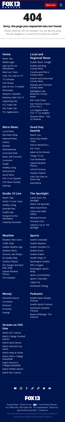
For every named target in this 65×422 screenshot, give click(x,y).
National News (9, 138)
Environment (8, 171)
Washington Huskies (40, 261)
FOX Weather (8, 277)
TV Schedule (8, 79)
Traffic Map (8, 243)
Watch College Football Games (13, 337)
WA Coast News (38, 100)
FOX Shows (8, 83)
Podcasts (36, 293)
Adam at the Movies (40, 152)
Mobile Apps (8, 62)
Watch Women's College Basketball (11, 364)
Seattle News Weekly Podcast (40, 299)
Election (6, 145)
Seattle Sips (8, 212)
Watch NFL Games (11, 332)
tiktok (32, 388)
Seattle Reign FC (38, 257)
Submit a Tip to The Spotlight (39, 226)
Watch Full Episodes (40, 204)
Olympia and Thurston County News (41, 86)
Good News (8, 174)
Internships (7, 90)
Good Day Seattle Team (38, 140)
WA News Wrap (10, 134)
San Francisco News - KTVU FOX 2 (40, 105)
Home (6, 54)
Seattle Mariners (38, 243)
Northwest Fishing (39, 285)
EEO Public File (9, 108)
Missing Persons (38, 217)
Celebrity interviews (11, 222)
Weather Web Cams (12, 239)
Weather (8, 235)
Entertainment (9, 149)
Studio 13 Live (11, 193)
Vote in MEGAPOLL (39, 144)
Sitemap (6, 185)
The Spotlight (39, 193)
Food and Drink (10, 153)
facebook (26, 388)
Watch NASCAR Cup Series (12, 347)
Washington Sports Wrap (39, 270)
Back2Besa (35, 182)
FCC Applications (10, 112)
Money (7, 293)
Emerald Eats (8, 208)
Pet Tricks (35, 148)
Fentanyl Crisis (37, 221)
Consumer (7, 160)
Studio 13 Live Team (12, 201)
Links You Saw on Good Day (38, 178)
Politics (5, 142)
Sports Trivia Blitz (38, 278)
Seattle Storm (37, 250)
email (49, 388)
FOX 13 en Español (11, 178)
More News (10, 127)
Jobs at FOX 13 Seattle (13, 86)
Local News (8, 131)
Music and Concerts (12, 156)
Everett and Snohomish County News (41, 80)
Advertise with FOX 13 (13, 97)
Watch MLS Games (11, 372)
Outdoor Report (38, 173)
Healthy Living (9, 167)
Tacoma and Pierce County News (39, 73)
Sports (34, 235)
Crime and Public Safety (38, 212)
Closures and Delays (12, 254)
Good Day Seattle (36, 128)
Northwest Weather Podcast (39, 309)
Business (6, 305)
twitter (44, 388)
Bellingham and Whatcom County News (38, 94)
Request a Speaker (11, 93)
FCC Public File (9, 104)
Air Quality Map (9, 257)
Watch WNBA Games (12, 368)
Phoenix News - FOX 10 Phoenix (40, 118)
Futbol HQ (35, 282)
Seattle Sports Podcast (41, 304)
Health (5, 163)
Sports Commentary (40, 275)
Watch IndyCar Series (12, 352)
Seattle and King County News (38, 67)
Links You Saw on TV (12, 75)
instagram (21, 388)
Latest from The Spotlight (38, 199)
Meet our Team (10, 72)
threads (38, 388)
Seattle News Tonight (40, 62)
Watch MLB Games (11, 342)
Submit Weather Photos (38, 164)
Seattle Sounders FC (40, 246)
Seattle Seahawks (38, 239)
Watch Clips (8, 197)
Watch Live (50, 5)
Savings (6, 312)
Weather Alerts (9, 250)
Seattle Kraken (37, 254)
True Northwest (38, 159)
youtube (15, 388)
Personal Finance (10, 298)
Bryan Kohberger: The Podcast (41, 315)
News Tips (7, 58)
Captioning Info (9, 101)
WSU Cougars (37, 265)
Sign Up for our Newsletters (9, 67)
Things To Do (37, 155)
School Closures (38, 169)
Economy (7, 308)
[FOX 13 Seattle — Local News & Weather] (11, 4)
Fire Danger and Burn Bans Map (12, 266)
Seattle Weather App (12, 246)
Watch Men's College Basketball (12, 357)
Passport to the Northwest (10, 217)
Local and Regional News (40, 56)
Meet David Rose (38, 207)
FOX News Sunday (11, 182)
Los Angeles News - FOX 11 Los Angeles (40, 111)
